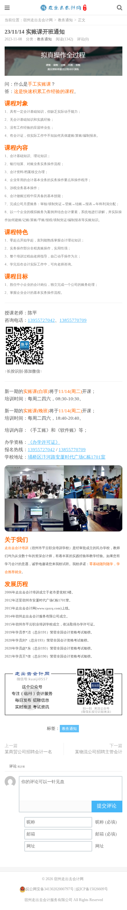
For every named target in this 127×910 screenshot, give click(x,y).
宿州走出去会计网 (63, 8)
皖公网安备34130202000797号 (50, 889)
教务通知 (65, 20)
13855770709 (73, 320)
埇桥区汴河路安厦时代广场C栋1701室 (66, 457)
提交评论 (107, 805)
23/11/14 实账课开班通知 (35, 32)
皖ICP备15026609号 (92, 889)
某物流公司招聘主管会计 (98, 752)
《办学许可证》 (44, 442)
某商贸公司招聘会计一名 (28, 752)
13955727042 (41, 320)
